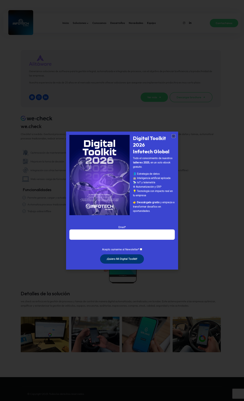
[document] (122, 200)
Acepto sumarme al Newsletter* (120, 249)
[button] (173, 136)
